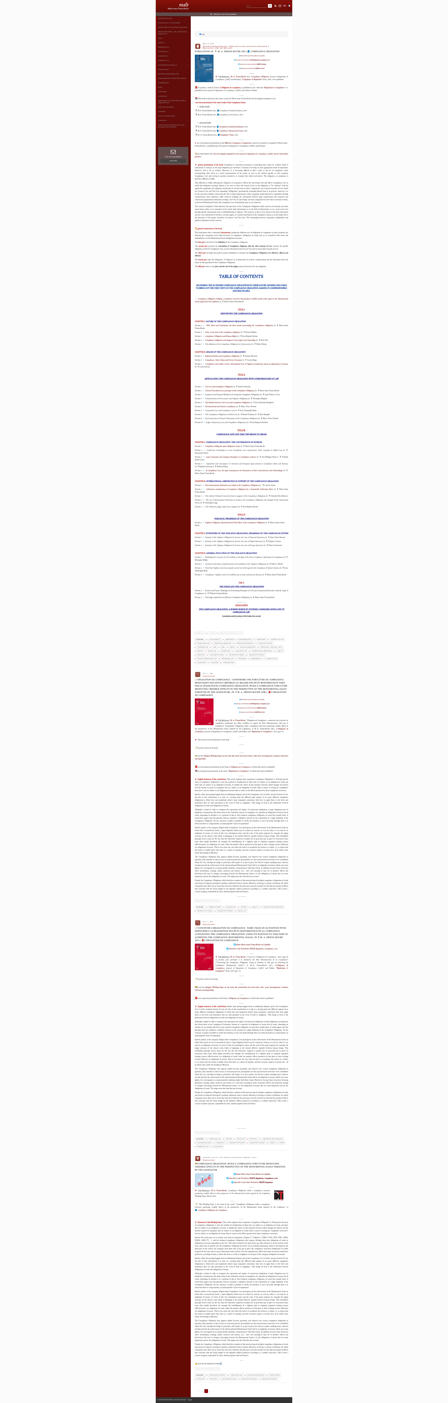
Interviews (162, 96)
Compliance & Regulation (251, 79)
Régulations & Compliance (274, 87)
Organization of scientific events (172, 78)
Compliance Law (203, 643)
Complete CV (163, 56)
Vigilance (214, 662)
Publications (163, 69)
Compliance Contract (217, 1375)
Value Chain (201, 662)
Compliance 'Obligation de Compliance (212, 1210)
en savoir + (200, 639)
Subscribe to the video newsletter (252, 64)
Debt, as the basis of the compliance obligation (222, 332)
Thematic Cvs (163, 60)
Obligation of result (256, 655)
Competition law (277, 639)
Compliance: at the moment (169, 23)
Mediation (201, 655)
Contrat (244, 907)
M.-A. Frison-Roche (238, 76)
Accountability (215, 639)
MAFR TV (161, 43)
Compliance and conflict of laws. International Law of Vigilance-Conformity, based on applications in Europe (246, 364)
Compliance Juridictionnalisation (231, 127)
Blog (160, 87)
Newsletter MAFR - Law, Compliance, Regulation (172, 33)
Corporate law (202, 647)
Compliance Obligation (222, 643)
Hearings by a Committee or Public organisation (172, 101)
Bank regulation (245, 639)
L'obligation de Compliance (273, 907)
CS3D (214, 647)
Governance (226, 651)
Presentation (163, 47)
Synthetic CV (163, 51)
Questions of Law (165, 18)
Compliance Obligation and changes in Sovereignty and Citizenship (230, 340)
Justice (212, 633)
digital (232, 647)
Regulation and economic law (231, 633)
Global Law (200, 633)
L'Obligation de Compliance (272, 1139)
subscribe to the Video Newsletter (252, 708)
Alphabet (162, 111)
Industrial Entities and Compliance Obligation (222, 356)
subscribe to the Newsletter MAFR (253, 949)
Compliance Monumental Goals (231, 131)
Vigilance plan (228, 662)
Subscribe (173, 161)
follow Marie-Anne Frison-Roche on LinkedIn (252, 699)
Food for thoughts (166, 107)
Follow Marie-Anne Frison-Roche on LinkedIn (253, 56)
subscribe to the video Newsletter (253, 1182)
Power (272, 1143)
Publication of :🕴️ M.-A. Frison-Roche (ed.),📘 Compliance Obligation (237, 51)
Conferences (163, 83)
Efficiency (253, 1139)
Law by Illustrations (166, 116)
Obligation (220, 1143)
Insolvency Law (241, 651)
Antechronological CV (167, 65)
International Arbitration (262, 651)
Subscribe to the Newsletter (252, 60)
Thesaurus (162, 120)
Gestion (200, 651)
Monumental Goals (217, 655)
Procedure (242, 659)
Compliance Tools (227, 135)
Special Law (242, 911)
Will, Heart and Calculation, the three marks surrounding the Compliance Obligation (239, 325)
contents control (265, 643)
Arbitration (230, 639)
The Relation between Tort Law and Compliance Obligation (227, 402)
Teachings (162, 92)
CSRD (223, 647)
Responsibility (256, 659)
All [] (203, 34)
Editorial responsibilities (168, 74)
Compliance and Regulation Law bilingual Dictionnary (171, 126)
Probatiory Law (203, 1146)
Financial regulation (248, 647)
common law (231, 907)
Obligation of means (236, 655)
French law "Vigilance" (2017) (271, 647)
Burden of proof (215, 907)
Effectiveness (274, 1375)
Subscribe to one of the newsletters (225, 14)
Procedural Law (228, 659)
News (160, 38)
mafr (184, 5)
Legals (190, 1400)
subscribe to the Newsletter (253, 703)
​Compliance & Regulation (241, 143)
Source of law (271, 659)
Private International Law (207, 659)
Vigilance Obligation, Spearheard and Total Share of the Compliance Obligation (234, 522)
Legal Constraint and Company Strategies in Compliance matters (231, 457)
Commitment (261, 639)
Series (229, 143)
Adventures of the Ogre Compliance (173, 27)
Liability (280, 651)
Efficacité (241, 1139)
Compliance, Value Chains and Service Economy (223, 360)
